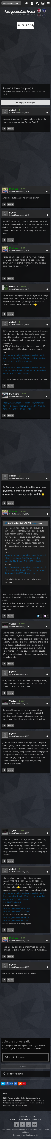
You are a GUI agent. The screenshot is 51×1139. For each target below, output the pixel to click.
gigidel (8, 91)
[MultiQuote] (4, 128)
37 (25, 394)
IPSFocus (31, 1116)
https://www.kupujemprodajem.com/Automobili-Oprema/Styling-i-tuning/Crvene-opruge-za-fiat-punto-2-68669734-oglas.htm (24, 370)
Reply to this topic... (16, 1057)
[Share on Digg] (11, 1083)
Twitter (22, 1124)
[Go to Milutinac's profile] (5, 190)
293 (24, 286)
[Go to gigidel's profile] (5, 111)
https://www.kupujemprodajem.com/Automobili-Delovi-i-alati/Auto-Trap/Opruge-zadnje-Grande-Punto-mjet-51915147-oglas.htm (24, 406)
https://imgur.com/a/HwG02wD (16, 911)
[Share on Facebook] (7, 1083)
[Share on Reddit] (20, 1083)
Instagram (28, 1124)
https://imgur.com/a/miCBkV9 (15, 917)
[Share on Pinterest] (24, 1083)
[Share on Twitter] (3, 1083)
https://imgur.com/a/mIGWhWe (16, 908)
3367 (22, 624)
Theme (13, 1119)
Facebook (16, 1124)
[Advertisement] (25, 55)
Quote (10, 129)
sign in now (15, 1048)
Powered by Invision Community (25, 1135)
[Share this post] (47, 113)
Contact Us (37, 1119)
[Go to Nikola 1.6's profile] (5, 287)
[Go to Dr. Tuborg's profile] (5, 395)
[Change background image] (43, 3)
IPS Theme (20, 1116)
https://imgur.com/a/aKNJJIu (15, 920)
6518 (24, 189)
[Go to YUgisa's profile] (5, 625)
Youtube (34, 1124)
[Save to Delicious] (15, 1083)
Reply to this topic (27, 102)
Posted (19, 113)
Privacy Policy (24, 1119)
